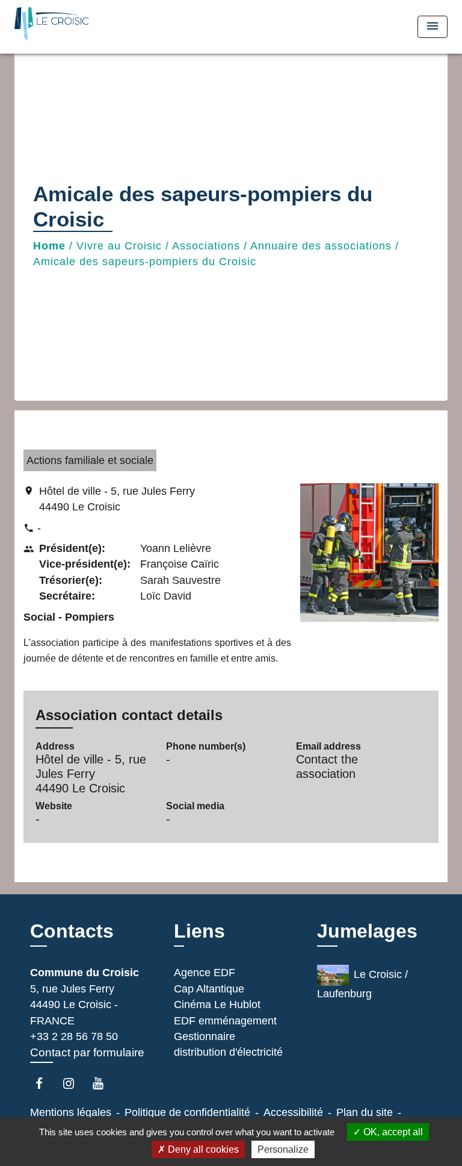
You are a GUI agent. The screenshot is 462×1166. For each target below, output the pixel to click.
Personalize (283, 1149)
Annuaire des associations (321, 246)
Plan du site (364, 1112)
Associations (206, 246)
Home (49, 246)
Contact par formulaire (87, 1052)
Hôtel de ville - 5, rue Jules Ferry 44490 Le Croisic (117, 499)
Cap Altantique (209, 989)
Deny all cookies (202, 1149)
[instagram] (74, 1083)
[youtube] (104, 1083)
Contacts (72, 931)
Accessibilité (293, 1112)
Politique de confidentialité (187, 1112)
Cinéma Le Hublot (217, 1004)
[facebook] (45, 1083)
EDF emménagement (225, 1021)
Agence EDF (204, 973)
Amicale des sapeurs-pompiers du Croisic (144, 261)
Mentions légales (70, 1112)
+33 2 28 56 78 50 (74, 1036)
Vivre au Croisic (119, 246)
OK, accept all (392, 1132)
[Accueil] (59, 26)
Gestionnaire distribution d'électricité (228, 1044)
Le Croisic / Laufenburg (362, 984)
